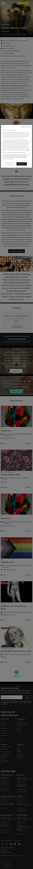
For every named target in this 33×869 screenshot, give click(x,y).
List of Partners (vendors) (8, 158)
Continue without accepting (25, 126)
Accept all (21, 163)
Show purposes (10, 163)
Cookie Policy (27, 150)
